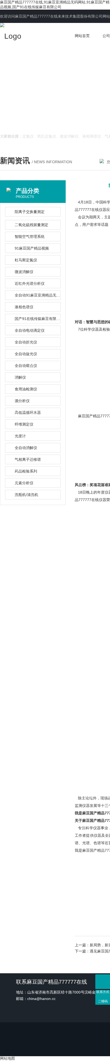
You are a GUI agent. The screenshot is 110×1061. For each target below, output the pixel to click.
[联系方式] (102, 981)
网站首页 (82, 36)
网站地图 (7, 1058)
